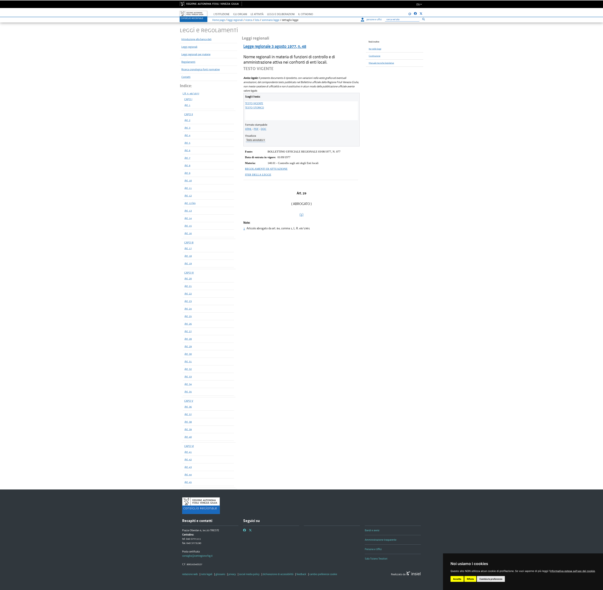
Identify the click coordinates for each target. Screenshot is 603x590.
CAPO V (188, 401)
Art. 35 (188, 391)
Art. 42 (188, 459)
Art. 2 (187, 120)
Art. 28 (188, 339)
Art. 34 (188, 384)
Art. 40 (188, 437)
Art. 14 (188, 218)
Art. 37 (188, 414)
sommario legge (270, 20)
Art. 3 (187, 127)
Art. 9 (187, 173)
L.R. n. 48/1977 (191, 93)
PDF (256, 129)
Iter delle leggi (375, 48)
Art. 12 (188, 195)
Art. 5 (187, 143)
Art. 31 (188, 361)
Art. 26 (188, 323)
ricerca (248, 20)
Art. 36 (188, 406)
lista (257, 20)
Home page (218, 20)
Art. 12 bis (190, 203)
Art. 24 (188, 308)
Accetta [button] (457, 579)
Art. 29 (188, 346)
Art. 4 (187, 135)
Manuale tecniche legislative (381, 63)
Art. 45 (188, 482)
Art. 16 (188, 233)
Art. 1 (187, 105)
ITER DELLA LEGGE (258, 174)
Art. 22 (188, 293)
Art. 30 (188, 354)
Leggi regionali (189, 47)
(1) (301, 214)
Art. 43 (188, 467)
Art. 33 (188, 376)
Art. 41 (188, 452)
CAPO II (188, 114)
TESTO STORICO (254, 107)
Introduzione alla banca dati (196, 39)
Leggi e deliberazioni (281, 14)
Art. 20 (188, 278)
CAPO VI (189, 446)
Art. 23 (188, 301)
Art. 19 (188, 263)
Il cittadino (305, 14)
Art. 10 (188, 180)
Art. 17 (188, 248)
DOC (263, 129)
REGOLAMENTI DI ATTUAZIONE (266, 168)
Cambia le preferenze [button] (490, 579)
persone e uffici (374, 19)
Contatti (185, 77)
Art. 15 (188, 225)
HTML (248, 129)
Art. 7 (187, 158)
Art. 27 (188, 331)
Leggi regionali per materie (195, 54)
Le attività (257, 14)
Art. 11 (188, 188)
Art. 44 (188, 474)
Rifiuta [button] (470, 579)
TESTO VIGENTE (254, 103)
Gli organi (240, 14)
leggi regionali (235, 20)
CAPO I (188, 99)
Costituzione (374, 56)
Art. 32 (188, 369)
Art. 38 (188, 421)
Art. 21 (188, 286)
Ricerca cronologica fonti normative (200, 69)
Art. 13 (188, 210)
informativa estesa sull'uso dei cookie (572, 571)
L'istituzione (222, 14)
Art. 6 (187, 150)
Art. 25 (188, 316)
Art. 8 (187, 165)
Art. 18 (188, 256)
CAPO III (188, 242)
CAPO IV (189, 272)
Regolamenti (188, 62)
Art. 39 (188, 429)
